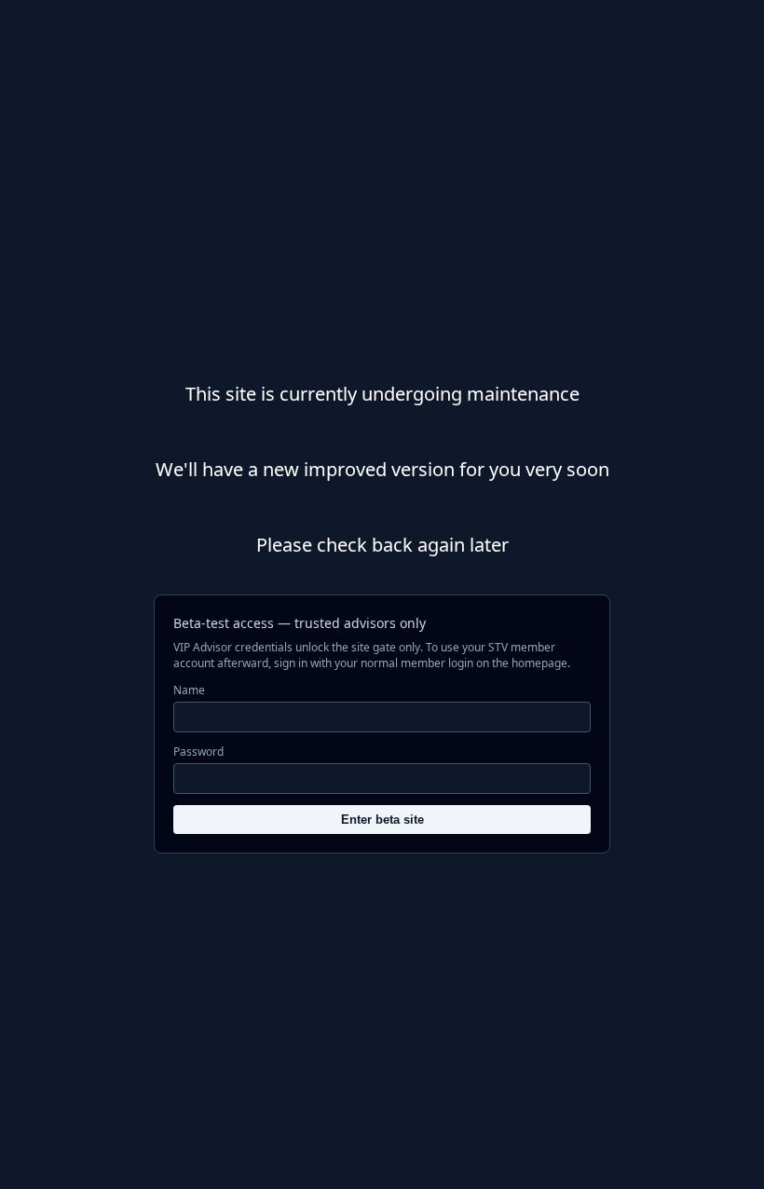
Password (198, 751)
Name (189, 690)
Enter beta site (382, 820)
